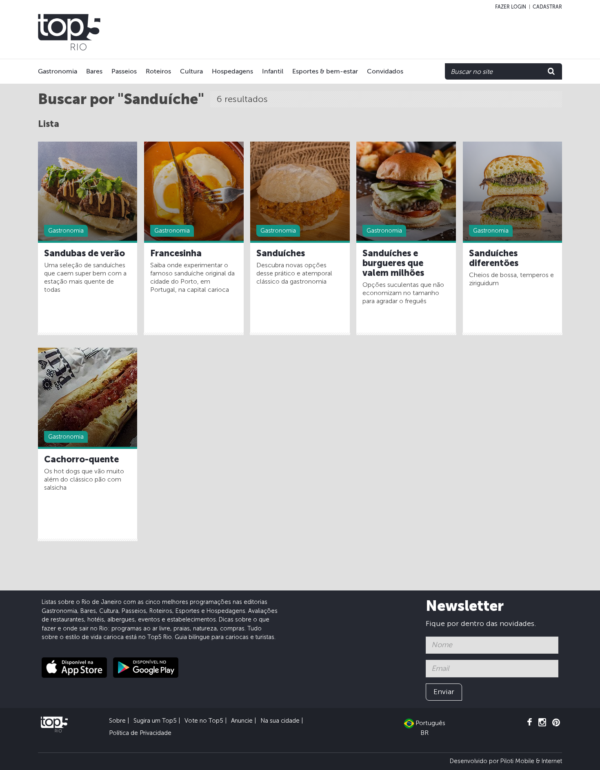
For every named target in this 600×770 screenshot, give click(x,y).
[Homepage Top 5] (69, 32)
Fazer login (510, 7)
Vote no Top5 (203, 720)
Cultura (191, 71)
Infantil (272, 71)
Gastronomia (57, 71)
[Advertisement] (398, 32)
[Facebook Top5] (529, 722)
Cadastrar (547, 7)
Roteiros (158, 71)
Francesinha (176, 253)
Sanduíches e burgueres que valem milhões (393, 263)
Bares (94, 71)
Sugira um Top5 (155, 720)
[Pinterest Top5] (556, 722)
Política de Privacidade (140, 733)
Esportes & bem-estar (325, 71)
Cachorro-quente (81, 459)
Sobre (117, 720)
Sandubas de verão (84, 253)
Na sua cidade (280, 720)
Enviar (443, 691)
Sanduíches (280, 253)
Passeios (124, 71)
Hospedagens (232, 71)
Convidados (385, 71)
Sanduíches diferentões (493, 258)
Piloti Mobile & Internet (531, 761)
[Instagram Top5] (542, 722)
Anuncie (242, 720)
